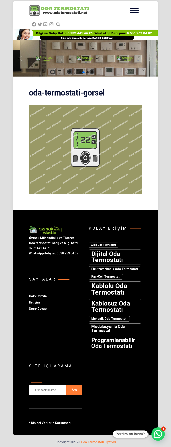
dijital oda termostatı (107, 257)
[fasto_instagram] (51, 24)
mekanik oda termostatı (109, 318)
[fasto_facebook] (34, 24)
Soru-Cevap (38, 308)
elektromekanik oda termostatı (114, 269)
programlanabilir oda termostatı (113, 343)
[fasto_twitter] (40, 24)
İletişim (34, 302)
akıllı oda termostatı (103, 244)
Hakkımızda (38, 296)
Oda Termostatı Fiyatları (98, 442)
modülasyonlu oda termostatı (108, 328)
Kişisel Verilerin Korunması (51, 423)
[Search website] (58, 24)
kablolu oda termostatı (109, 289)
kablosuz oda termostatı (110, 306)
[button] (92, 58)
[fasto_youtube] (46, 24)
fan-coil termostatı (105, 276)
